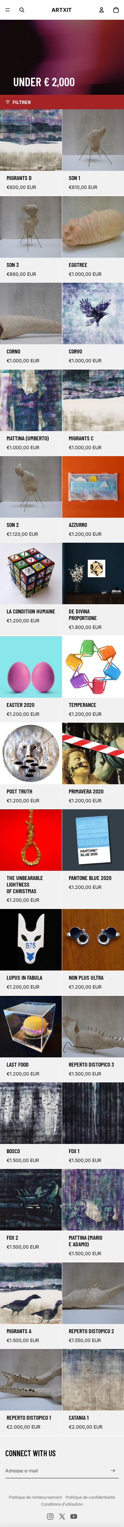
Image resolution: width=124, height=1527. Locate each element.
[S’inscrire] (113, 1471)
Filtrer (22, 102)
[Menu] (7, 9)
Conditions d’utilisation (62, 1504)
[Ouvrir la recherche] (22, 10)
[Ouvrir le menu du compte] (101, 10)
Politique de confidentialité (90, 1497)
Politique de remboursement (35, 1497)
